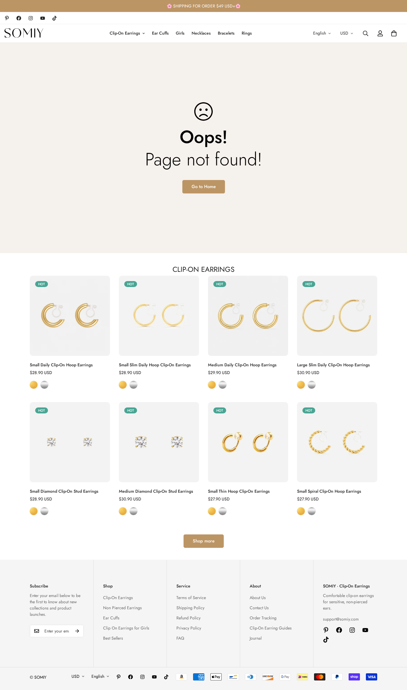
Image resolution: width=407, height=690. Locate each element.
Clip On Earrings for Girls (126, 628)
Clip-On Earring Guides (271, 628)
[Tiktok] (54, 18)
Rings (247, 33)
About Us (258, 598)
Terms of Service (191, 598)
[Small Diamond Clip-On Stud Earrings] (70, 442)
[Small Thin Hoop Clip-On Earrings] (248, 442)
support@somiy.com (341, 619)
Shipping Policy (190, 608)
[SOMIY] (23, 33)
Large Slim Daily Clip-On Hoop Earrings (333, 365)
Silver (44, 385)
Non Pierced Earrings (122, 608)
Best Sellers (113, 638)
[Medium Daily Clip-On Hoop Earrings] (248, 316)
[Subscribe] (77, 631)
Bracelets (226, 33)
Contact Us (259, 608)
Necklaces (201, 33)
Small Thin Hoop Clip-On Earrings (239, 491)
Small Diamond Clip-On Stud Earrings (64, 491)
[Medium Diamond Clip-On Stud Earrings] (159, 442)
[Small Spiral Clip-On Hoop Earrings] (337, 442)
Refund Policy (188, 618)
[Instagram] (30, 18)
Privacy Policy (188, 628)
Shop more (204, 541)
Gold (34, 385)
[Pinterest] (6, 18)
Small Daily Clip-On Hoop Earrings (61, 365)
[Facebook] (18, 18)
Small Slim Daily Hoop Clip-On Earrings (155, 365)
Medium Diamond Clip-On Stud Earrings (156, 491)
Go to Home (204, 186)
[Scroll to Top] (395, 657)
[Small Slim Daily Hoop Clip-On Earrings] (159, 316)
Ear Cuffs (160, 33)
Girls (180, 33)
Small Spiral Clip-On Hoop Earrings (329, 491)
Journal (256, 638)
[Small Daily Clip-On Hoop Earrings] (70, 316)
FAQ (180, 638)
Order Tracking (263, 618)
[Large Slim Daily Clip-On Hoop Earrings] (337, 316)
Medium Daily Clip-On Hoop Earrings (242, 365)
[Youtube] (42, 18)
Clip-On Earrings (125, 33)
